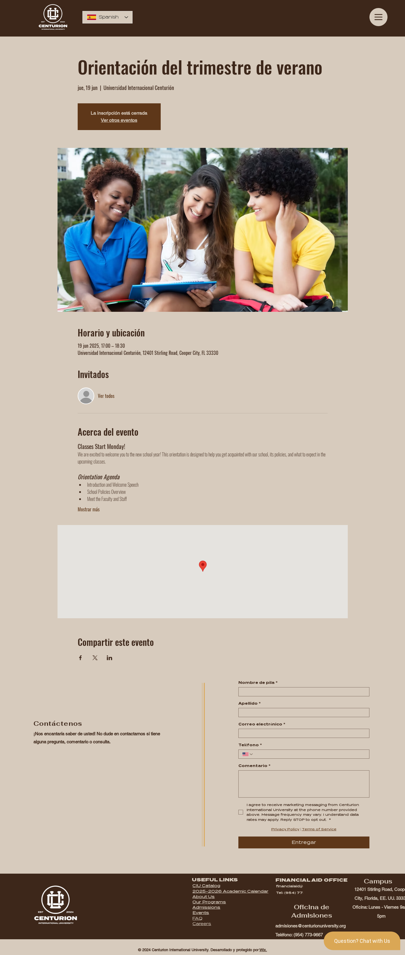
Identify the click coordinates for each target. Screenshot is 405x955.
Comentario (254, 765)
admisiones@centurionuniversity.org (310, 925)
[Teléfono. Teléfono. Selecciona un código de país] (247, 754)
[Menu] (378, 17)
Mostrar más (89, 509)
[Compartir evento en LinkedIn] (109, 657)
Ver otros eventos (119, 120)
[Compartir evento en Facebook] (80, 657)
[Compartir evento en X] (95, 657)
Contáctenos (58, 723)
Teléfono (250, 745)
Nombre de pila (258, 682)
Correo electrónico (261, 724)
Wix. (263, 950)
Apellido (249, 703)
